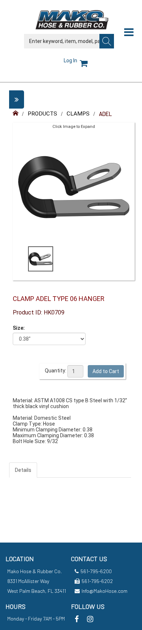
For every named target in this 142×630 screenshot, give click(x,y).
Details (23, 470)
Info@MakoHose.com (104, 591)
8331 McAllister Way (28, 581)
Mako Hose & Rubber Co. (34, 571)
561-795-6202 (97, 581)
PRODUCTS (42, 113)
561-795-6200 (96, 571)
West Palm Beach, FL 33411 (36, 591)
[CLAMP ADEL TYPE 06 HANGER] (40, 258)
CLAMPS (78, 113)
